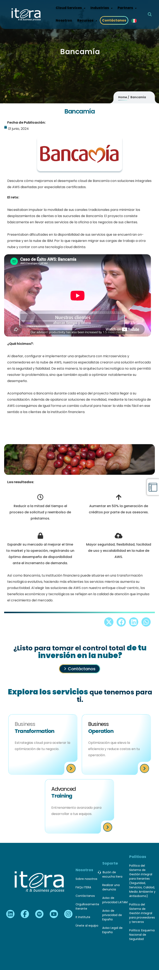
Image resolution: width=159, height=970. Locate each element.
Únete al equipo (87, 925)
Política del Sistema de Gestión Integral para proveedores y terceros (142, 913)
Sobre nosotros (86, 879)
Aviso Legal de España (112, 930)
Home (122, 97)
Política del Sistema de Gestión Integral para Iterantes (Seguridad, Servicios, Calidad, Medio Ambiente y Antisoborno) (142, 881)
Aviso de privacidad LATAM (115, 900)
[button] (108, 622)
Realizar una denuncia (111, 887)
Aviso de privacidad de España (112, 915)
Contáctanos (81, 669)
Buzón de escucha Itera (112, 874)
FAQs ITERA (83, 887)
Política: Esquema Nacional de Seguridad (142, 934)
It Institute (83, 917)
